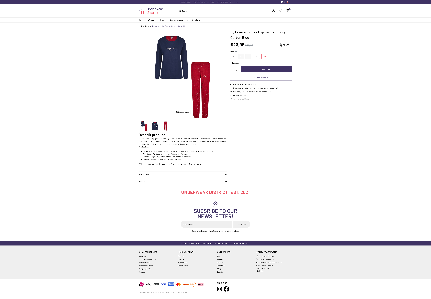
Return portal (183, 265)
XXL (265, 56)
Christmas (221, 265)
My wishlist (182, 262)
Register (181, 256)
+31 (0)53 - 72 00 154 (266, 259)
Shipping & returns (146, 269)
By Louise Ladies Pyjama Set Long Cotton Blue (169, 26)
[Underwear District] (151, 10)
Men (218, 256)
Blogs (219, 269)
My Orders (182, 259)
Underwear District (266, 256)
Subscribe (242, 224)
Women (220, 259)
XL (256, 56)
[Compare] (282, 2)
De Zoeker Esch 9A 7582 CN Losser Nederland (264, 268)
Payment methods (146, 265)
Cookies (142, 272)
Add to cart (266, 69)
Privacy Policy (144, 262)
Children (220, 262)
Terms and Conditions (147, 259)
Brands (220, 272)
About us (142, 256)
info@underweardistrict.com (270, 262)
